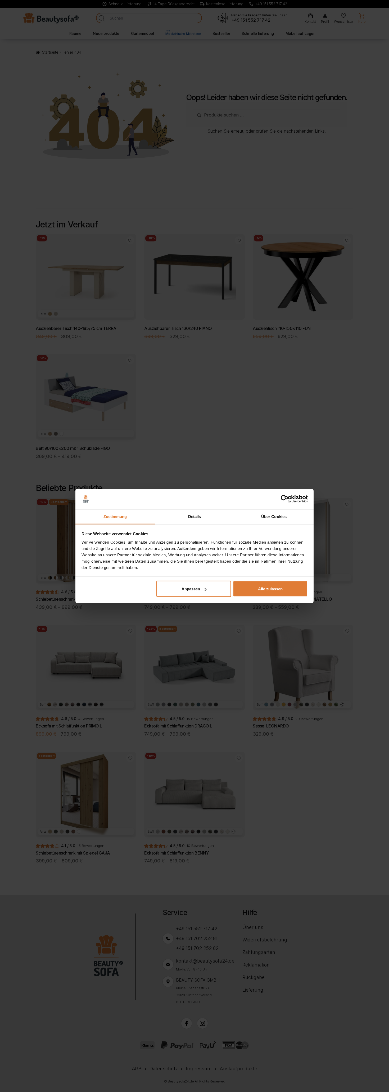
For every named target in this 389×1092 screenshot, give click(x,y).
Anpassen (191, 589)
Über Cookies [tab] (274, 516)
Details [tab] (194, 516)
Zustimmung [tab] (115, 516)
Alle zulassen (270, 589)
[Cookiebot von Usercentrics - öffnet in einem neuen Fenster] (284, 499)
